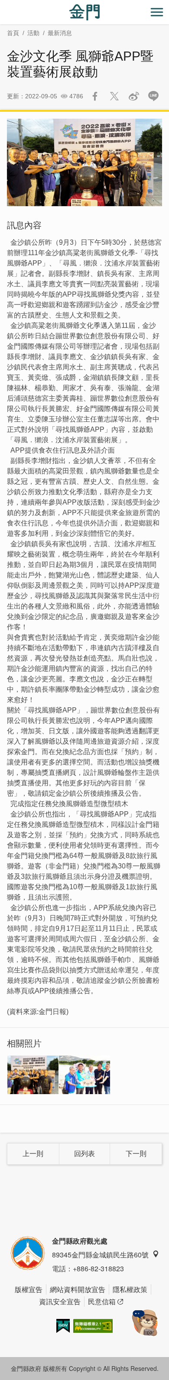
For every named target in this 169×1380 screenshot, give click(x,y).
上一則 (33, 1153)
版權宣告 (28, 1289)
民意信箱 (102, 1301)
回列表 (84, 1153)
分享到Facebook (95, 96)
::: (2, 5)
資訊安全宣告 (60, 1301)
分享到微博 (134, 96)
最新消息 (60, 32)
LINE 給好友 (153, 96)
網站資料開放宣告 (77, 1289)
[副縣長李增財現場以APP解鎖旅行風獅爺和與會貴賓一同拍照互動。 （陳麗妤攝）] (84, 1075)
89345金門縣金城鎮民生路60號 (100, 1255)
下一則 (136, 1153)
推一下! (114, 96)
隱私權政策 (130, 1289)
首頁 (13, 32)
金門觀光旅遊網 (84, 12)
